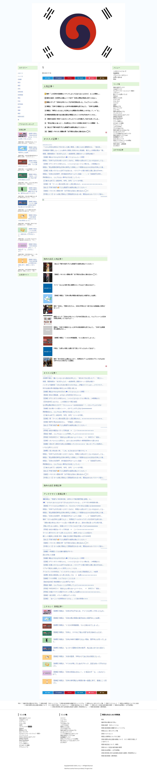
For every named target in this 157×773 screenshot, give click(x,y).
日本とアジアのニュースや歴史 (122, 140)
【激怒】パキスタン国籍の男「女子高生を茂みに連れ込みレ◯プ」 (66, 191)
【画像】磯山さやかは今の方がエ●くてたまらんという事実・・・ (66, 157)
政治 (19, 82)
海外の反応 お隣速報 (119, 144)
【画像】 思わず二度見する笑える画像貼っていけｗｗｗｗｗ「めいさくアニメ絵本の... (73, 444)
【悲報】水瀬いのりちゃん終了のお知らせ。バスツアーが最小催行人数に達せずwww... (73, 170)
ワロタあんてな (64, 723)
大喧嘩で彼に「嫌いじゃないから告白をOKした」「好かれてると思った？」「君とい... (73, 378)
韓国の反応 (21, 116)
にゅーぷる (116, 99)
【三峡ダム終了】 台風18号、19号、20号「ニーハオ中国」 (63, 181)
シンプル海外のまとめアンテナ (122, 133)
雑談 (19, 113)
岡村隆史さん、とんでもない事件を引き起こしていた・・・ (63, 177)
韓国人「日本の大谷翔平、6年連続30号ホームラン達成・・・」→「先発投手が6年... (72, 174)
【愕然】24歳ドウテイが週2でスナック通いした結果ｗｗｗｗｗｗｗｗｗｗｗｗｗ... (72, 592)
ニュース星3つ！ (118, 121)
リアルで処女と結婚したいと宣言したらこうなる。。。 (62, 568)
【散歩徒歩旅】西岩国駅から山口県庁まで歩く (59, 582)
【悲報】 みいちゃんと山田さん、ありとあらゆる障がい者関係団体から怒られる (71, 440)
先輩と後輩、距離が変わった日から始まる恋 (47, 144)
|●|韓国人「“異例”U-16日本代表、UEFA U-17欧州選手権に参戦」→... (67, 499)
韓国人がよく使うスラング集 (109, 730)
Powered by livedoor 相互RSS (104, 196)
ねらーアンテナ (117, 108)
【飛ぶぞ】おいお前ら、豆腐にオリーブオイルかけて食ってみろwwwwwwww (70, 526)
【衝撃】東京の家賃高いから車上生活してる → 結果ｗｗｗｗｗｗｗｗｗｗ (70, 575)
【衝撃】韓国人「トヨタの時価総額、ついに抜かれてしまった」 (76, 625)
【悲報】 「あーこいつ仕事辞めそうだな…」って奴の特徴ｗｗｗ (65, 599)
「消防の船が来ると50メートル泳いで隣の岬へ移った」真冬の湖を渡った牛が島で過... (73, 523)
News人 (115, 96)
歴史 (19, 98)
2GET (114, 104)
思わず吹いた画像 (49, 555)
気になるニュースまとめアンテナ (69, 740)
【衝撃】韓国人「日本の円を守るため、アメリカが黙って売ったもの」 (79, 611)
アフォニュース (117, 125)
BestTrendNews (118, 118)
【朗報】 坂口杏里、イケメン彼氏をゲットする (59, 595)
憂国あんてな (117, 106)
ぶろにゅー (116, 92)
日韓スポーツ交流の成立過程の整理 (111, 747)
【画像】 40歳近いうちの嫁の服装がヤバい (58, 551)
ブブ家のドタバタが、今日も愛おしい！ (47, 428)
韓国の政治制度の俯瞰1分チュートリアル (113, 728)
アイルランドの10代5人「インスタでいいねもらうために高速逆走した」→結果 (70, 572)
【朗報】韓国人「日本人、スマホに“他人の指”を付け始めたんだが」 (78, 632)
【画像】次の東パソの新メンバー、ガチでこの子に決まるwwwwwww (67, 408)
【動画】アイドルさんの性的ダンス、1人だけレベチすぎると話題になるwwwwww (72, 506)
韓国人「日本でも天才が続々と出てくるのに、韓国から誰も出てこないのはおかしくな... (73, 160)
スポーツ (20, 73)
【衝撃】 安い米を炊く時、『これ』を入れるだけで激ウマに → (65, 451)
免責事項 (116, 73)
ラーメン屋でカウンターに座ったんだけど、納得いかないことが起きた (67, 533)
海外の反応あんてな (119, 111)
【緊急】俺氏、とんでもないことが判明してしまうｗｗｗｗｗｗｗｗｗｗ (68, 434)
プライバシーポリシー (120, 75)
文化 (19, 88)
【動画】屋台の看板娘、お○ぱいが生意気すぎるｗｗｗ (62, 395)
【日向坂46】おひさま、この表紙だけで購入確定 (60, 402)
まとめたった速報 (118, 123)
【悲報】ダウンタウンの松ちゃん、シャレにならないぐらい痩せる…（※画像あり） (72, 164)
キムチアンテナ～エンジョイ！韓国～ (124, 91)
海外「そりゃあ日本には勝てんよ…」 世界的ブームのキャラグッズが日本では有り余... (73, 519)
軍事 (19, 110)
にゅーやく (116, 109)
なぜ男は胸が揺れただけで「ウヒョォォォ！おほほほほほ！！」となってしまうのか (72, 405)
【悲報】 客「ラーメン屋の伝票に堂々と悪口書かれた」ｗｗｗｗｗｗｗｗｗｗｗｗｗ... (73, 184)
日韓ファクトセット (107, 733)
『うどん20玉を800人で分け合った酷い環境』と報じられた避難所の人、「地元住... (72, 147)
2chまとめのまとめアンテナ (121, 115)
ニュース (20, 76)
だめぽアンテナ (117, 89)
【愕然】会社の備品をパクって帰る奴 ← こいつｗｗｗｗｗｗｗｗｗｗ (68, 430)
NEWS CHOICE (117, 116)
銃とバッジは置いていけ (120, 94)
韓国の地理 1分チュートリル (110, 725)
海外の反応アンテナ (119, 87)
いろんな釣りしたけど (50, 447)
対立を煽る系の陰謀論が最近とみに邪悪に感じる (60, 388)
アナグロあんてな (118, 128)
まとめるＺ (116, 145)
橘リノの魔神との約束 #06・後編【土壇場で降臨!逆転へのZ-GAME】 (67, 536)
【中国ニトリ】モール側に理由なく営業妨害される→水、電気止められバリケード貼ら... (73, 194)
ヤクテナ (115, 103)
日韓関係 (20, 95)
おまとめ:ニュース (118, 138)
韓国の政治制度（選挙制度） (109, 756)
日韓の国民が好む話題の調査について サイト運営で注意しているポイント (119, 740)
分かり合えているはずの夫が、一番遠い (47, 549)
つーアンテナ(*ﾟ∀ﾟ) (25, 726)
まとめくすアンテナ (119, 132)
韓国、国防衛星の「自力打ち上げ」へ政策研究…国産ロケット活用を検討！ (69, 154)
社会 (19, 101)
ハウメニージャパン (119, 142)
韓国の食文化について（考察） (110, 744)
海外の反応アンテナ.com (120, 135)
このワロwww (117, 126)
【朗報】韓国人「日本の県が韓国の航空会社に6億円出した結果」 (77, 618)
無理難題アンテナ (118, 137)
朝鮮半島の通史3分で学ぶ (108, 722)
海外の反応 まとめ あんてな (121, 130)
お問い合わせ (117, 77)
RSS (114, 79)
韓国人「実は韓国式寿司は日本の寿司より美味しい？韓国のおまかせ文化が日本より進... (73, 167)
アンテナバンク (117, 113)
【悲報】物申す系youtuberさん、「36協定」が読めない (62, 422)
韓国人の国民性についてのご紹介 (110, 736)
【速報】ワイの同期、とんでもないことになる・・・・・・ (63, 578)
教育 (19, 85)
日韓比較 (20, 91)
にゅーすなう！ (117, 119)
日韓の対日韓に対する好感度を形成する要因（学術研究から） (119, 753)
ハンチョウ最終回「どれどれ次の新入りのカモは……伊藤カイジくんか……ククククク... (73, 385)
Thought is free (88, 768)
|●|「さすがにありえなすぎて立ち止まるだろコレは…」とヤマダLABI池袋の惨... (71, 502)
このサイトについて (119, 71)
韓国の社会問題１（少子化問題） (110, 750)
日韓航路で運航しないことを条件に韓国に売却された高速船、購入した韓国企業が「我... (73, 150)
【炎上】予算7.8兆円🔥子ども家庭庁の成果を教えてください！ (65, 187)
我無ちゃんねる (117, 97)
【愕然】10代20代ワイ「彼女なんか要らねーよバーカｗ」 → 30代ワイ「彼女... (72, 437)
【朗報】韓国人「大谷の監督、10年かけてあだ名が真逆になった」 (77, 656)
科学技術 (20, 104)
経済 (19, 107)
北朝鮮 (20, 79)
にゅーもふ (116, 101)
